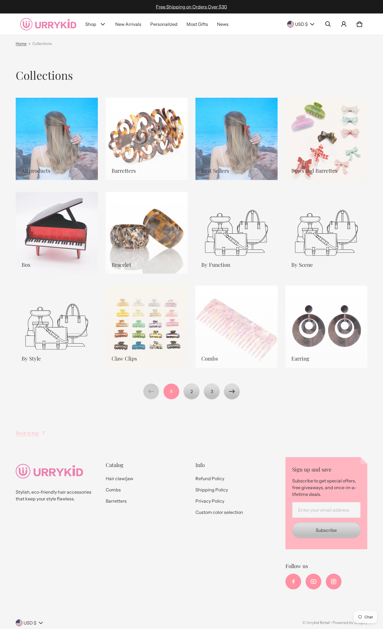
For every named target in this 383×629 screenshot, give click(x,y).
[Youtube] (313, 581)
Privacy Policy (209, 501)
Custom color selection (219, 512)
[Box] (57, 233)
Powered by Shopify (350, 622)
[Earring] (326, 327)
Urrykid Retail (318, 622)
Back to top (27, 433)
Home (21, 43)
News (223, 24)
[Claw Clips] (147, 327)
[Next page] (232, 391)
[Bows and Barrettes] (326, 139)
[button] (328, 24)
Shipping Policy (211, 490)
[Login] (344, 24)
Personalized (163, 24)
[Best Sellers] (236, 139)
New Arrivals (128, 24)
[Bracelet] (147, 233)
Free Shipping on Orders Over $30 (191, 7)
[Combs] (236, 327)
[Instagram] (334, 581)
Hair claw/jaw (119, 478)
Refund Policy (209, 478)
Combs (113, 490)
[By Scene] (326, 233)
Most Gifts (197, 24)
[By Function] (236, 233)
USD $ (301, 24)
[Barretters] (147, 139)
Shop (90, 24)
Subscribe (326, 530)
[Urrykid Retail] (48, 24)
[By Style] (57, 327)
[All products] (57, 139)
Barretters (116, 501)
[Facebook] (293, 581)
